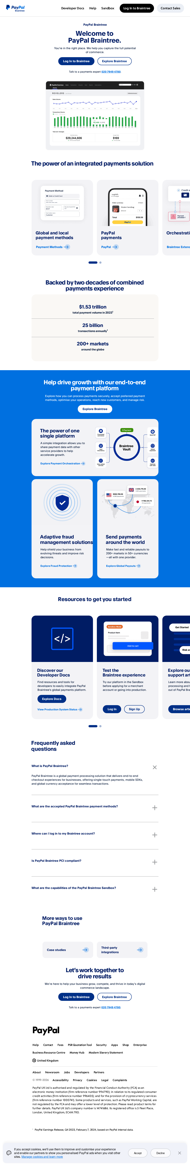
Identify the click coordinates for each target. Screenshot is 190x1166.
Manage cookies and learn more (42, 1156)
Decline (160, 1153)
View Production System (57, 709)
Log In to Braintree (76, 61)
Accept (138, 1153)
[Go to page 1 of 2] (93, 262)
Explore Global (121, 565)
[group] (62, 217)
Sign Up (134, 709)
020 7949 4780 (111, 71)
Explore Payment (60, 463)
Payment (49, 247)
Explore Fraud (56, 565)
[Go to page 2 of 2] (100, 262)
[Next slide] (158, 217)
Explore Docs (51, 699)
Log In (112, 709)
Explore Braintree (114, 61)
